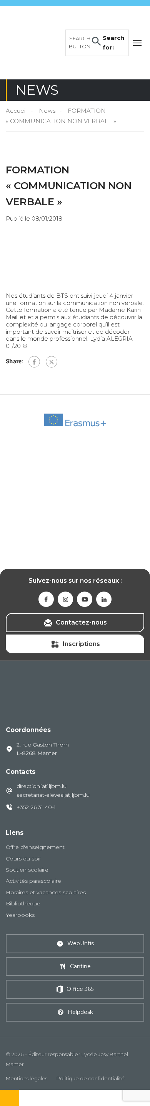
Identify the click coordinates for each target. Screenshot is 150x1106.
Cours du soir (23, 858)
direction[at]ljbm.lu (42, 786)
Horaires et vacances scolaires (46, 892)
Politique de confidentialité (91, 1078)
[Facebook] (34, 362)
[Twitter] (51, 362)
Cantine (80, 966)
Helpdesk (80, 1012)
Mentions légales (26, 1078)
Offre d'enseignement (35, 847)
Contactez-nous (81, 622)
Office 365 (80, 989)
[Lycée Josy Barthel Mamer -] (33, 42)
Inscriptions (81, 644)
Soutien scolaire (27, 869)
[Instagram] (65, 599)
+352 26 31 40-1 (36, 807)
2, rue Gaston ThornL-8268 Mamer (43, 749)
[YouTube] (84, 599)
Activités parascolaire (33, 880)
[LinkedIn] (104, 599)
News (47, 110)
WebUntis (80, 943)
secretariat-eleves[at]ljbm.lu (53, 794)
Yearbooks (20, 915)
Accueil (16, 110)
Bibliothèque (23, 903)
